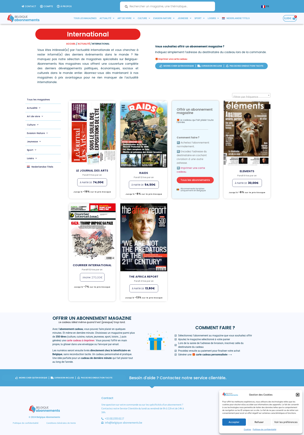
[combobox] (251, 95)
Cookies (247, 429)
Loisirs (212, 18)
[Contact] (29, 6)
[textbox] (251, 96)
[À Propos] (64, 6)
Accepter (234, 422)
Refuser (259, 422)
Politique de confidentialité (264, 429)
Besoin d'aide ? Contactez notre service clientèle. (177, 378)
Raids (143, 129)
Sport (198, 18)
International (94, 132)
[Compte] (47, 6)
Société (259, 133)
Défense (136, 134)
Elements (247, 128)
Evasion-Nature (162, 18)
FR (267, 6)
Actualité (105, 18)
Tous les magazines (85, 18)
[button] (297, 394)
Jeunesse (183, 18)
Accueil (71, 43)
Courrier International (92, 225)
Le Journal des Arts (92, 127)
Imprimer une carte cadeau (172, 59)
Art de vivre (124, 18)
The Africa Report (143, 242)
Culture (142, 18)
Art (85, 132)
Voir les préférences (286, 422)
